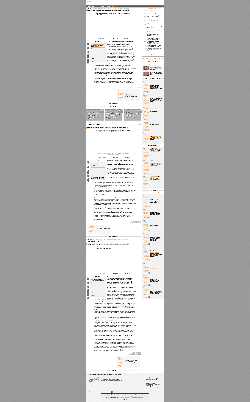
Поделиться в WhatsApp (88, 55)
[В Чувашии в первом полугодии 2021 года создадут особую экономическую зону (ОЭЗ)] (146, 87)
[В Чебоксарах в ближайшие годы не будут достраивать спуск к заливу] (146, 201)
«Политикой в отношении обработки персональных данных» (131, 397)
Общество (108, 6)
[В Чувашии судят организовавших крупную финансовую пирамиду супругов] (146, 268)
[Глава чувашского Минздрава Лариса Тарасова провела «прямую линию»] (146, 280)
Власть (102, 6)
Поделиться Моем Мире (88, 48)
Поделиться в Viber (88, 57)
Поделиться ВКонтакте (88, 44)
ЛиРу (113, 392)
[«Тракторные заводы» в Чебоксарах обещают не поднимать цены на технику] (146, 137)
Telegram (110, 392)
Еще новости (153, 54)
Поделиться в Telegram (88, 60)
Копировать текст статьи (88, 62)
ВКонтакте (111, 392)
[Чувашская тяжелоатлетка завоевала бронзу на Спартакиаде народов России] (121, 95)
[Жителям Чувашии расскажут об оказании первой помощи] (91, 229)
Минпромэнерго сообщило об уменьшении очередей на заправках (97, 294)
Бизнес (113, 6)
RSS (108, 392)
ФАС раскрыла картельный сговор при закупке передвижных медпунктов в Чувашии (97, 60)
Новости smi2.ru (153, 64)
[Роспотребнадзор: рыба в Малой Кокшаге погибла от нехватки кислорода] (146, 292)
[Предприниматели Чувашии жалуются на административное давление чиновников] (146, 111)
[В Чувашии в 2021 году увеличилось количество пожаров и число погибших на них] (146, 182)
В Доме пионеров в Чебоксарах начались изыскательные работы (97, 178)
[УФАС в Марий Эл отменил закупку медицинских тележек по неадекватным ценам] (146, 99)
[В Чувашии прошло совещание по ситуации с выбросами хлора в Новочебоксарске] (146, 153)
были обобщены (111, 288)
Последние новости (153, 9)
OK (125, 399)
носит (113, 166)
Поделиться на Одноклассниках (88, 52)
